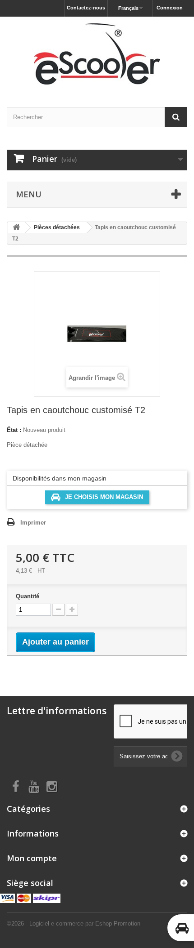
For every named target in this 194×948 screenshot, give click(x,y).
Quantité (27, 596)
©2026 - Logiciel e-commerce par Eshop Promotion (73, 923)
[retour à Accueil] (16, 227)
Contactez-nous (86, 7)
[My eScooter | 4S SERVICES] (97, 54)
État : (14, 430)
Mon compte (32, 858)
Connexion (170, 7)
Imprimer (33, 522)
